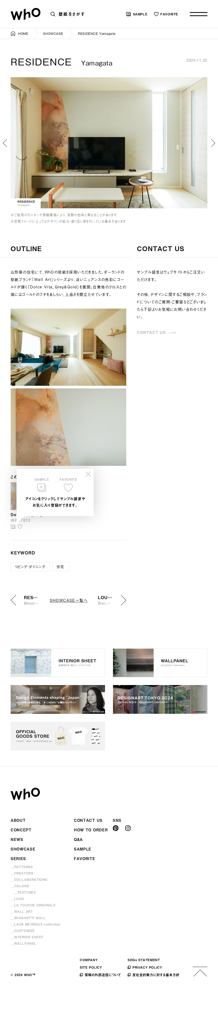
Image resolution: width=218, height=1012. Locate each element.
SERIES (18, 858)
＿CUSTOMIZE (23, 930)
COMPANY (89, 959)
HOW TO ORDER (91, 830)
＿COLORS (20, 886)
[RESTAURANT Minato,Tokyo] (5, 142)
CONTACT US (151, 332)
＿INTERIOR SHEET (27, 937)
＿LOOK (17, 898)
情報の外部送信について (103, 974)
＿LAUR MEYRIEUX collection (36, 924)
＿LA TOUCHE (33, 905)
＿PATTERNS (22, 866)
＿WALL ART (22, 911)
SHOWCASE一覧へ (68, 600)
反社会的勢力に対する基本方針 (155, 974)
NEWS (17, 839)
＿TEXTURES (25, 892)
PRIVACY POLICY (147, 967)
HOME (23, 33)
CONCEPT (21, 830)
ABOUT (18, 820)
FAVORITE (169, 14)
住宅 (60, 566)
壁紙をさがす (71, 14)
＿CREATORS (22, 873)
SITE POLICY (91, 967)
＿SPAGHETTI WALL (28, 917)
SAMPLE (140, 14)
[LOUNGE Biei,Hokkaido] (212, 142)
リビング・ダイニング (30, 566)
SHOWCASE (53, 33)
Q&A (78, 839)
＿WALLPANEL (23, 943)
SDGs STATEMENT (144, 959)
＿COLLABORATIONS (29, 879)
